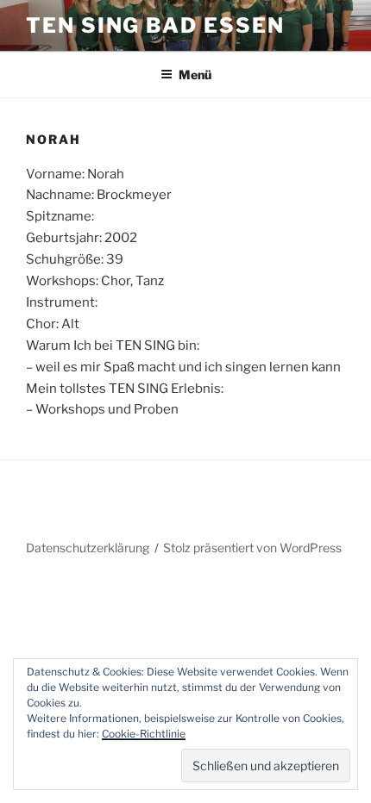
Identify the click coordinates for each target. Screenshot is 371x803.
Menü (195, 74)
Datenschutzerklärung (87, 547)
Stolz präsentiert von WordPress (252, 547)
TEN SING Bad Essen (155, 25)
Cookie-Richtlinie (144, 733)
